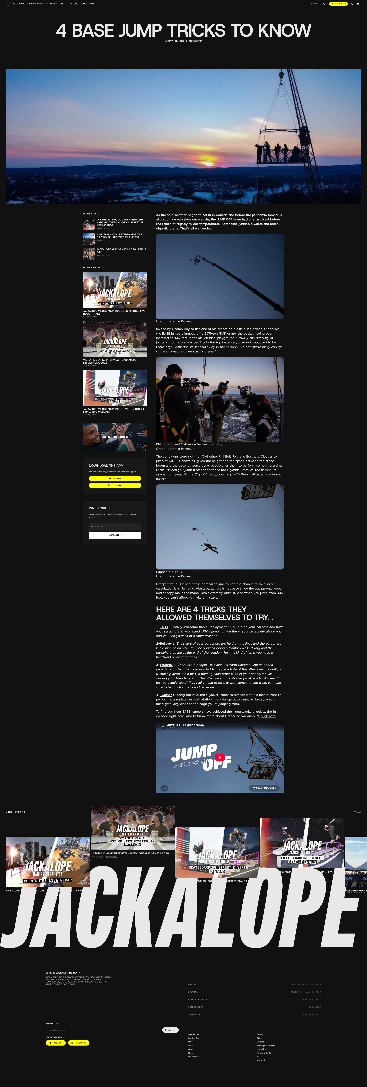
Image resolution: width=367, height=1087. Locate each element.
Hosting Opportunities (267, 1045)
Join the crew (338, 4)
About (259, 1038)
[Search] (324, 4)
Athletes (192, 1042)
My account (193, 1057)
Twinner (166, 695)
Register (170, 1030)
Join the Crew (194, 1038)
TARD (164, 627)
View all (357, 812)
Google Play (117, 485)
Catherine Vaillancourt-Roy (201, 444)
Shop (190, 1053)
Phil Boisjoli (164, 444)
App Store (116, 478)
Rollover (166, 643)
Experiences (193, 1034)
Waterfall (166, 665)
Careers (260, 1042)
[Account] (352, 4)
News (190, 1045)
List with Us (262, 1049)
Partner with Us (264, 1053)
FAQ (258, 1057)
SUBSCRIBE (115, 535)
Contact (260, 1034)
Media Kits (262, 1060)
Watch (191, 1049)
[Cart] (358, 4)
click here (268, 716)
